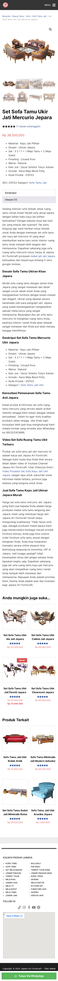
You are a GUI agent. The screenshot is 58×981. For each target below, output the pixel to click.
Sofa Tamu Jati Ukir (32, 385)
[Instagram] (24, 907)
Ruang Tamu (18, 16)
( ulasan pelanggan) (28, 126)
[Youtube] (34, 907)
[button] (50, 29)
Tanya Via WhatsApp (31, 975)
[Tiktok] (19, 907)
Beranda (6, 16)
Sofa (28, 16)
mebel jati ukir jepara (42, 256)
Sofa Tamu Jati (39, 16)
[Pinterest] (38, 907)
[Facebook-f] (29, 907)
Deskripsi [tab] (10, 192)
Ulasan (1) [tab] (11, 199)
